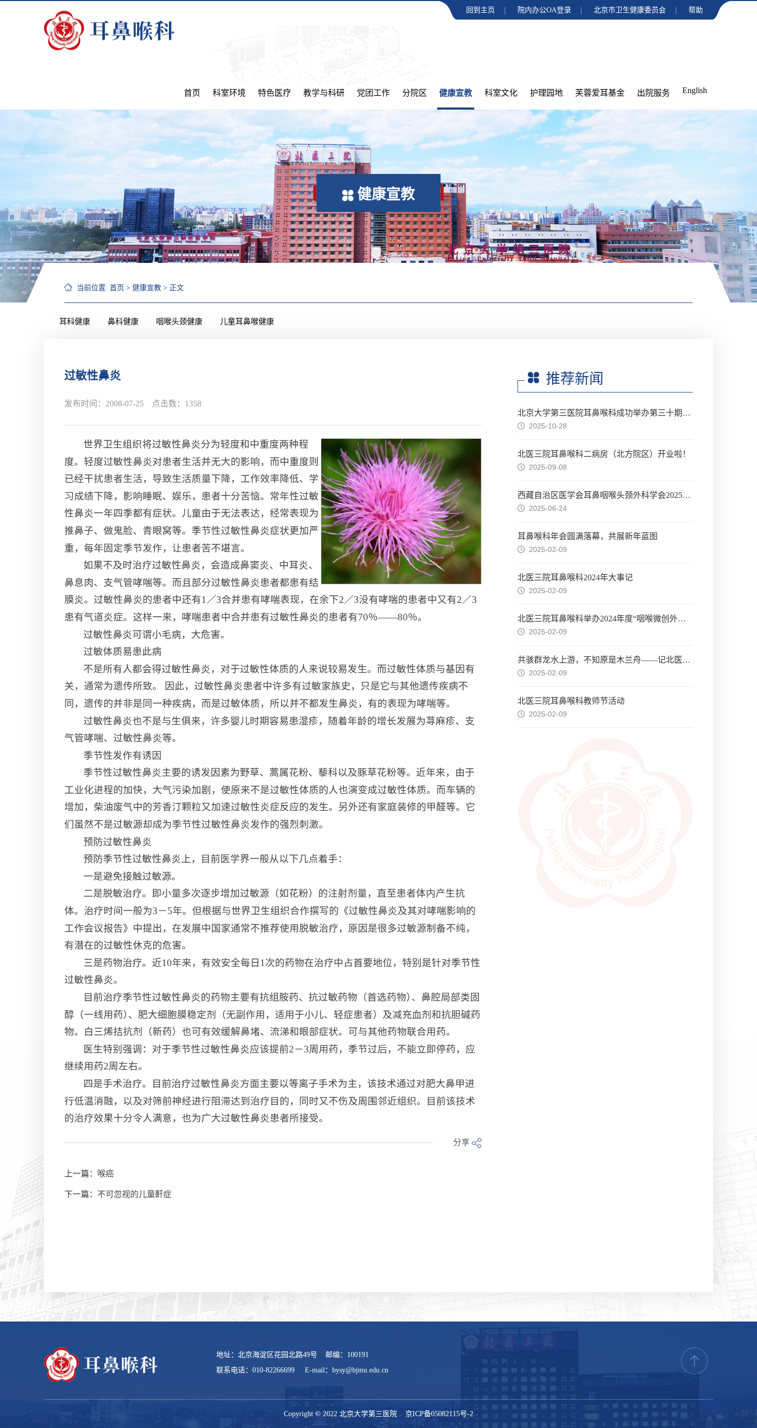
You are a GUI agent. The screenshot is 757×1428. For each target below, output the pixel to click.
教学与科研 (324, 92)
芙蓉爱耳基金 (600, 92)
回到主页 (480, 10)
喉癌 (105, 1173)
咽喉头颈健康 (179, 321)
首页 (192, 92)
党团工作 (373, 92)
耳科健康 (74, 321)
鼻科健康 (123, 321)
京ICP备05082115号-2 (439, 1414)
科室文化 (501, 92)
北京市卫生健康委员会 (630, 10)
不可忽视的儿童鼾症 (134, 1194)
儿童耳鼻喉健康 (247, 321)
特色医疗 (274, 92)
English (694, 90)
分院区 (414, 92)
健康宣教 (455, 92)
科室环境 (229, 92)
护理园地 (546, 92)
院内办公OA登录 (544, 10)
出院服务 (653, 92)
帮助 (696, 10)
